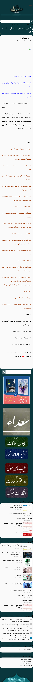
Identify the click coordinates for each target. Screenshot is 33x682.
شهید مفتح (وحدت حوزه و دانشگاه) (13, 567)
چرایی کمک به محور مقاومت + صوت (12, 560)
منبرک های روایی (21, 40)
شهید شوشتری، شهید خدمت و (21, 21)
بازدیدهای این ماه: (27, 663)
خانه (32, 24)
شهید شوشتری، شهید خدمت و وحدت (12, 583)
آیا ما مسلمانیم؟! (25, 38)
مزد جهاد (19, 530)
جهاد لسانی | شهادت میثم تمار (24, 518)
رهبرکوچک (19, 575)
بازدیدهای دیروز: (27, 661)
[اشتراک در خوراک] (0, 34)
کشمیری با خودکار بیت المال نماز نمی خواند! (20, 513)
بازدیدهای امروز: (27, 659)
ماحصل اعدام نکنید (27, 600)
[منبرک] (16, 9)
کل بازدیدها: (28, 665)
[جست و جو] (4, 372)
